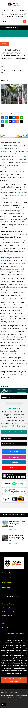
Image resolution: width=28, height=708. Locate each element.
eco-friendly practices (8, 254)
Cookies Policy (7, 583)
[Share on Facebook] (2, 117)
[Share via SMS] (2, 121)
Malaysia (3, 261)
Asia (24, 172)
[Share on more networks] (2, 125)
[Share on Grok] (21, 121)
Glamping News (7, 608)
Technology (6, 628)
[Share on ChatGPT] (10, 121)
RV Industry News (8, 624)
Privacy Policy (7, 573)
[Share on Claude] (17, 121)
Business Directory (8, 604)
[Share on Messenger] (6, 117)
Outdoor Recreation (9, 620)
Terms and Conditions (9, 578)
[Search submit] (24, 21)
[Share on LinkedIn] (14, 117)
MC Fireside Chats (8, 616)
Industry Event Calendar (10, 612)
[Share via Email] (21, 117)
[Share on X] (10, 117)
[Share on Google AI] (14, 121)
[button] (14, 33)
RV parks (20, 193)
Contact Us (6, 587)
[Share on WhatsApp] (6, 121)
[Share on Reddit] (17, 117)
